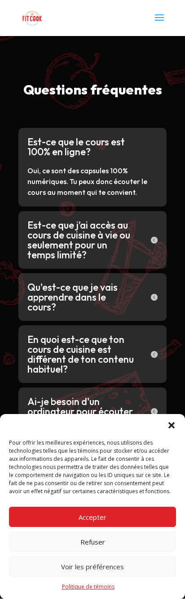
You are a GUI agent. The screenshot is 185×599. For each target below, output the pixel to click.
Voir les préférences (92, 566)
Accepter (92, 517)
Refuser (92, 541)
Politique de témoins (88, 586)
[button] (171, 425)
